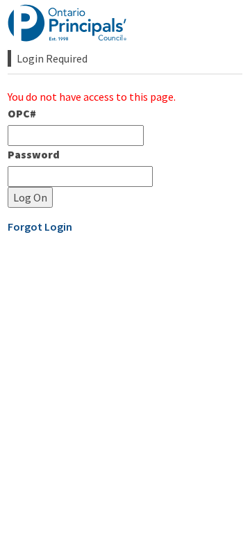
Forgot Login (40, 226)
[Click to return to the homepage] (68, 23)
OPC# (22, 113)
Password (34, 154)
